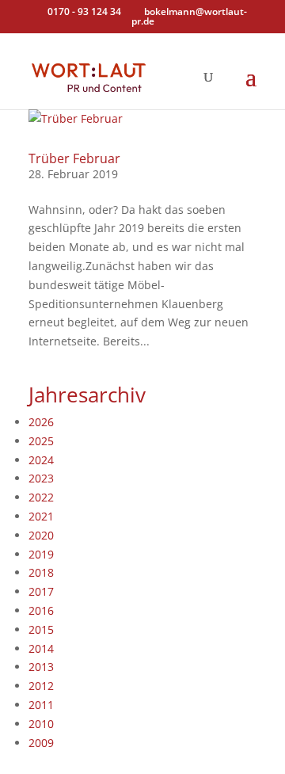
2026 (41, 421)
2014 (41, 648)
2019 (41, 554)
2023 (41, 478)
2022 (41, 497)
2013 (41, 666)
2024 (41, 459)
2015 (41, 629)
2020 (41, 535)
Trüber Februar (74, 158)
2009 (41, 742)
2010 (41, 723)
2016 (41, 610)
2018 (41, 572)
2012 (41, 685)
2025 (41, 440)
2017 (41, 591)
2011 (41, 704)
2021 (41, 516)
